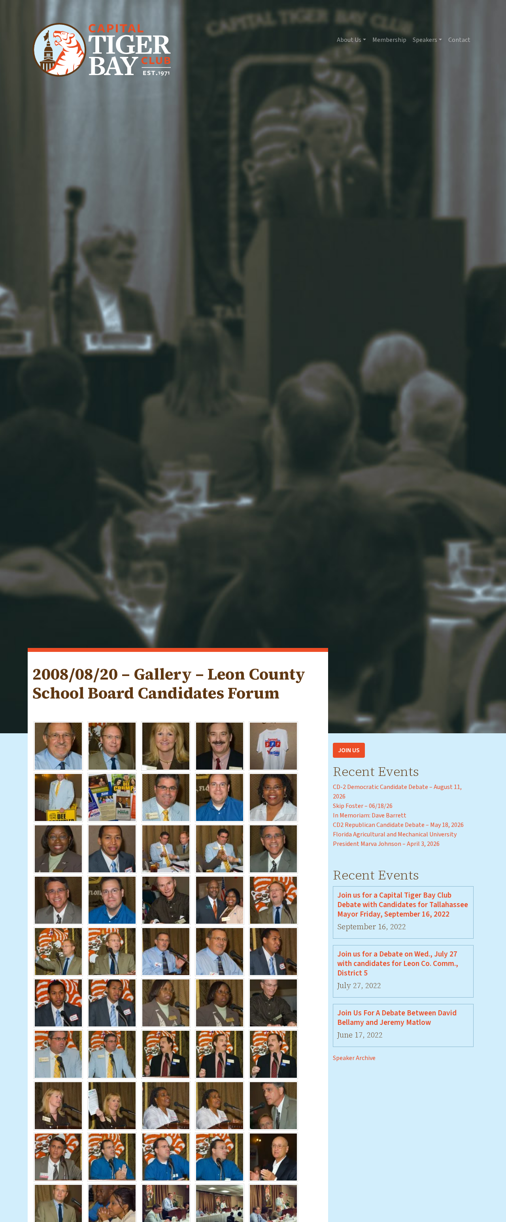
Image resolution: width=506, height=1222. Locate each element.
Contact (459, 40)
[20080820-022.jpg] (112, 951)
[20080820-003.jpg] (166, 745)
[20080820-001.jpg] (58, 745)
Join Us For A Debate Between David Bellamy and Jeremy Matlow (397, 1017)
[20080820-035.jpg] (273, 1053)
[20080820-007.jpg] (112, 797)
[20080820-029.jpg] (219, 1002)
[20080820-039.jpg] (219, 1105)
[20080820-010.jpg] (273, 797)
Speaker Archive (354, 1058)
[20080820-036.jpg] (58, 1105)
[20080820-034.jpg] (219, 1053)
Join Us (349, 750)
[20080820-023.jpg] (166, 951)
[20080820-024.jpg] (219, 951)
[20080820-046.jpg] (58, 1207)
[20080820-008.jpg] (166, 797)
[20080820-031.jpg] (58, 1053)
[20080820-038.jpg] (166, 1105)
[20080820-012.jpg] (112, 848)
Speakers (425, 40)
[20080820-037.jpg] (112, 1105)
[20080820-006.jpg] (58, 797)
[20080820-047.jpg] (112, 1207)
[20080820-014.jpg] (219, 848)
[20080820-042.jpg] (112, 1156)
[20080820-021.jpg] (58, 951)
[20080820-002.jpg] (112, 745)
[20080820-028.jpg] (166, 1002)
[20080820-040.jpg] (273, 1105)
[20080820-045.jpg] (273, 1156)
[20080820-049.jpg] (219, 1207)
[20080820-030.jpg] (273, 1002)
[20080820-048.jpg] (166, 1207)
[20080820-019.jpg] (219, 899)
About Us (349, 40)
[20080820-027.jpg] (112, 1002)
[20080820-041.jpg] (58, 1156)
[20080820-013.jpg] (166, 848)
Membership (389, 40)
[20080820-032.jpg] (112, 1053)
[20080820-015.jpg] (273, 848)
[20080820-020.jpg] (273, 899)
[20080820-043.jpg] (166, 1156)
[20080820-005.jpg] (273, 745)
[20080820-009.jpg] (219, 797)
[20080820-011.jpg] (58, 848)
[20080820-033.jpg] (166, 1053)
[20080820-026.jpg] (58, 1002)
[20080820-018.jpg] (166, 899)
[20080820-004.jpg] (219, 745)
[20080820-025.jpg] (273, 951)
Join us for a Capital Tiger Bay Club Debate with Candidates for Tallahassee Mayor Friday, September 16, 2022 (402, 905)
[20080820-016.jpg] (58, 899)
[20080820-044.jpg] (219, 1156)
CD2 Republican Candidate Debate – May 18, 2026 (398, 825)
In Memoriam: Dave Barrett (369, 815)
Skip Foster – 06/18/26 (363, 806)
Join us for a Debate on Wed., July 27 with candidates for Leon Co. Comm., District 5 (397, 964)
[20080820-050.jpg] (273, 1207)
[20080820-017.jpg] (112, 899)
